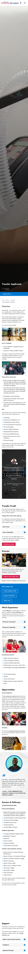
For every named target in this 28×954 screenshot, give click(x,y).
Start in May (6, 527)
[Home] (3, 300)
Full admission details (9, 544)
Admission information (9, 595)
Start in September (8, 532)
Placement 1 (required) (9, 622)
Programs (7, 300)
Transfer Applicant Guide (10, 591)
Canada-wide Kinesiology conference (17, 731)
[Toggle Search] (20, 3)
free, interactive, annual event (10, 696)
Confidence (6, 945)
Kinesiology (6, 288)
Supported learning (8, 950)
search (3, 7)
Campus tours (7, 600)
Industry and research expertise (11, 939)
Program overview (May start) (11, 576)
